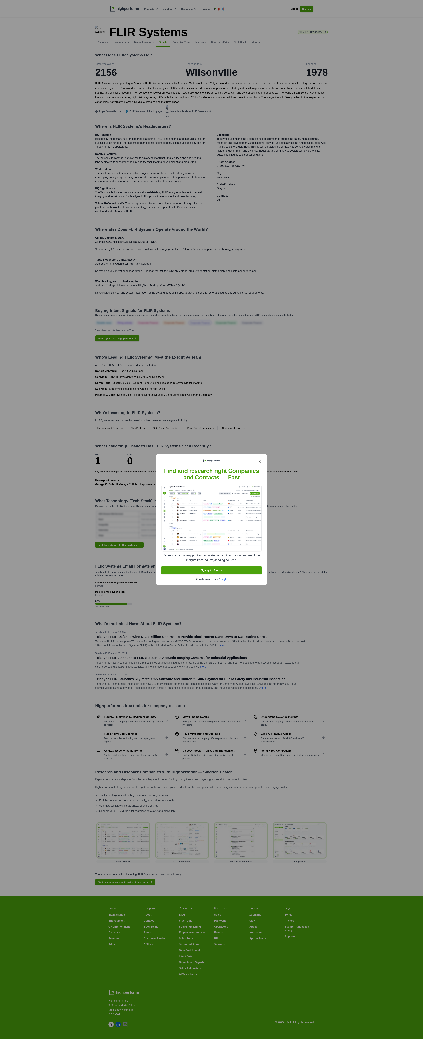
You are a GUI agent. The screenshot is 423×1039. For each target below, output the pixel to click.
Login (224, 579)
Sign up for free (209, 570)
